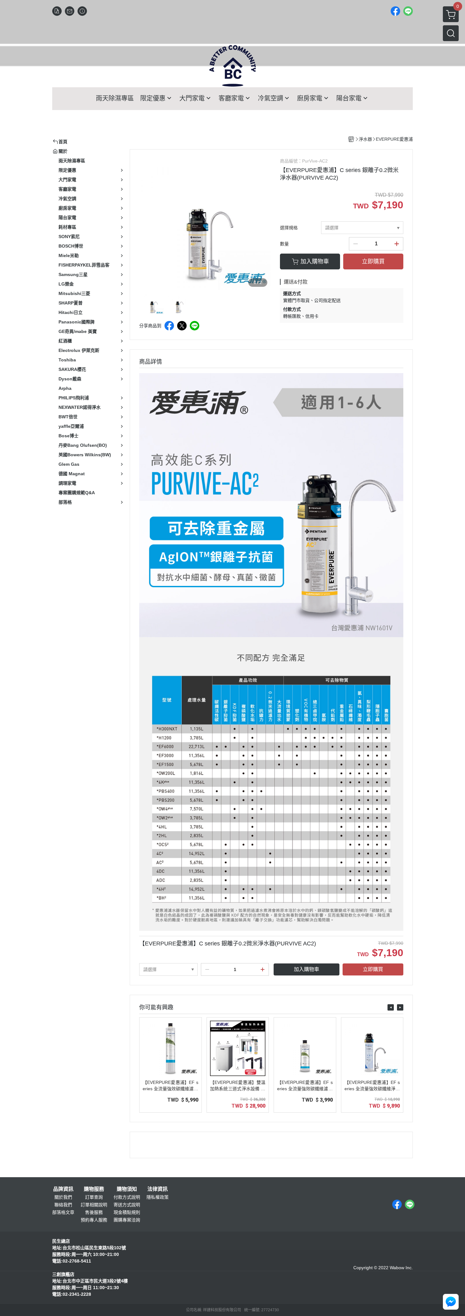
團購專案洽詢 (127, 1220)
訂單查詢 (94, 1197)
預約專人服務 (94, 1220)
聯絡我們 (63, 1204)
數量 (284, 243)
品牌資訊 (63, 1189)
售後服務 (94, 1212)
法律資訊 (157, 1189)
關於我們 (63, 1197)
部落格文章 (63, 1212)
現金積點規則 (127, 1212)
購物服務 (94, 1189)
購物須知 (127, 1189)
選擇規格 (289, 227)
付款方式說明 (127, 1197)
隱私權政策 (157, 1197)
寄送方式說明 (127, 1204)
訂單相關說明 (94, 1204)
